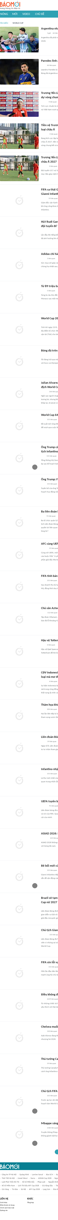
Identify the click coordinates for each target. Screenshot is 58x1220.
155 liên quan (52, 419)
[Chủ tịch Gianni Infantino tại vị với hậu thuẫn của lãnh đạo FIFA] (19, 941)
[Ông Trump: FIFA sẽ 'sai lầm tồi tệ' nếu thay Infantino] (19, 490)
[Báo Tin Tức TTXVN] (43, 613)
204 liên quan (52, 709)
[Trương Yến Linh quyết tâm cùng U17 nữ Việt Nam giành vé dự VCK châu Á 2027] (19, 168)
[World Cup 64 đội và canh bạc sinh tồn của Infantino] (19, 426)
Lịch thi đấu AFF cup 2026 (28, 1186)
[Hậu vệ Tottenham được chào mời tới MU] (19, 651)
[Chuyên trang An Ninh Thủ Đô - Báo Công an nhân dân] (43, 456)
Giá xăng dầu (47, 1186)
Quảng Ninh (24, 1175)
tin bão (15, 1189)
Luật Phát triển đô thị (10, 1182)
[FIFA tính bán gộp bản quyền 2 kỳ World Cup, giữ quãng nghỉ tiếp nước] (19, 587)
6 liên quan (51, 645)
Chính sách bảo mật (7, 1208)
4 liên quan (53, 102)
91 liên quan (51, 516)
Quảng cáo (4, 1210)
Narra (33, 1178)
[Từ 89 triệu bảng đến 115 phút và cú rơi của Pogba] (19, 297)
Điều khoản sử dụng (7, 1205)
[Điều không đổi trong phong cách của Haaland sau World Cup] (19, 1005)
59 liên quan (53, 198)
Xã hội (23, 1189)
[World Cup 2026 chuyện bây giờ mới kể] (19, 329)
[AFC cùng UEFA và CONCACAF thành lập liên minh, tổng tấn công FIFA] (19, 555)
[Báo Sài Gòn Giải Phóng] (44, 166)
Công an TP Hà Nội (9, 1175)
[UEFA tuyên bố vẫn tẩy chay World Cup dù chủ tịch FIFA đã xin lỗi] (19, 812)
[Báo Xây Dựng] (44, 838)
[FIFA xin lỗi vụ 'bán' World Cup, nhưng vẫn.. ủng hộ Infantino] (19, 973)
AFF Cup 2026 (34, 1189)
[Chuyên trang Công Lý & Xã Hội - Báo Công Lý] (43, 33)
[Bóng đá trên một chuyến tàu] (19, 361)
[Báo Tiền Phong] (44, 231)
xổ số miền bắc (28, 1182)
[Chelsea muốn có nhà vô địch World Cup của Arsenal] (19, 1038)
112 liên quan (52, 613)
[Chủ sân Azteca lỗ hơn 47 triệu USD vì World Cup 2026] (19, 619)
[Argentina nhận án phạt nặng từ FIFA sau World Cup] (19, 39)
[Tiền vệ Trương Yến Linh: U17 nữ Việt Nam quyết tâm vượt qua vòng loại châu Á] (19, 136)
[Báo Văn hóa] (44, 102)
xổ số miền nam (8, 1186)
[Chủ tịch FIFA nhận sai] (19, 1102)
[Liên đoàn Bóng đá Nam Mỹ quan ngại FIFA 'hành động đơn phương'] (19, 748)
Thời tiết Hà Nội (8, 1178)
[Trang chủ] (10, 5)
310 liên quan (52, 1031)
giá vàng (5, 1189)
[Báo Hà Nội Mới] (44, 134)
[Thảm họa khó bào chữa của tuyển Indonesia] (19, 716)
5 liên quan (51, 291)
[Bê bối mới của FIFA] (19, 877)
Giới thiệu (3, 1203)
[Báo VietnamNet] (44, 967)
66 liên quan (51, 65)
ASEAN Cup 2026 (44, 1178)
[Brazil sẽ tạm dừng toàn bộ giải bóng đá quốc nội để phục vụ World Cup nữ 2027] (19, 909)
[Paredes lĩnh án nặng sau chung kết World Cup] (19, 72)
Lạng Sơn (46, 1189)
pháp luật (41, 1182)
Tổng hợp (30, 1203)
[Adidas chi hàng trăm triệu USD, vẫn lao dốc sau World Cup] (19, 265)
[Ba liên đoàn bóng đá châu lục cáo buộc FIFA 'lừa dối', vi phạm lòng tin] (19, 522)
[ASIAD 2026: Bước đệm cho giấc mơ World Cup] (19, 844)
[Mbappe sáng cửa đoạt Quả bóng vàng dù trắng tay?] (19, 1134)
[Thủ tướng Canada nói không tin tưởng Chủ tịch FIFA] (19, 1070)
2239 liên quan (52, 999)
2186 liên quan (52, 1128)
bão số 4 (49, 1175)
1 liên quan (51, 259)
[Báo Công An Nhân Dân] (46, 323)
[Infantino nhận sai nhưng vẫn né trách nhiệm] (19, 780)
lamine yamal (37, 1175)
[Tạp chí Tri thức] (43, 66)
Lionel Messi (23, 1178)
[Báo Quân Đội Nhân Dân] (45, 355)
